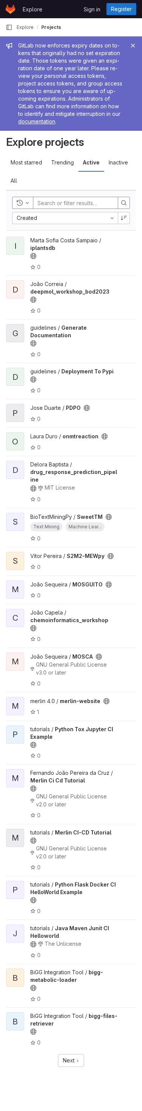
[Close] (132, 45)
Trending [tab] (62, 162)
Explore (32, 9)
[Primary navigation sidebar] (9, 27)
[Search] (124, 203)
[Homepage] (10, 9)
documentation (36, 121)
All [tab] (14, 180)
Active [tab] (91, 162)
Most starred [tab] (26, 162)
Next (69, 1060)
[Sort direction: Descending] (124, 218)
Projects (51, 27)
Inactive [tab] (118, 162)
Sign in (92, 9)
